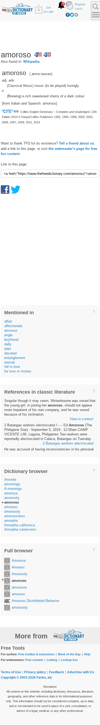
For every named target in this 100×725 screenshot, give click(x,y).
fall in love (12, 367)
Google (76, 15)
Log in (78, 8)
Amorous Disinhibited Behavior (35, 601)
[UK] (47, 54)
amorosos (19, 587)
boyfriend (11, 340)
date (7, 349)
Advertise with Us (80, 672)
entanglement (14, 358)
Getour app (48, 9)
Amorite (10, 480)
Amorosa (19, 560)
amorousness (14, 516)
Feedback (56, 672)
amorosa (11, 493)
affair (8, 321)
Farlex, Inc (44, 677)
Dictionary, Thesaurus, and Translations (68, 635)
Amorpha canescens (20, 529)
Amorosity (19, 574)
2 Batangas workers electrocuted (68, 443)
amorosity (11, 498)
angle (8, 335)
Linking (52, 659)
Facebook (68, 15)
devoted (10, 353)
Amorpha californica (19, 525)
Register (80, 4)
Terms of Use (11, 672)
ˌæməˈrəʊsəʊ (41, 74)
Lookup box (69, 659)
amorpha (11, 521)
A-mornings (13, 489)
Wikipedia (31, 62)
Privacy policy (35, 672)
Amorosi (18, 567)
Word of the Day (69, 654)
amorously (12, 511)
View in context (81, 419)
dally (7, 344)
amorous (11, 330)
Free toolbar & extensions (36, 654)
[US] (38, 54)
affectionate (13, 326)
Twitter (72, 15)
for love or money (17, 371)
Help (87, 654)
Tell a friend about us (76, 143)
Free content (34, 659)
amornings (12, 484)
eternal (9, 362)
